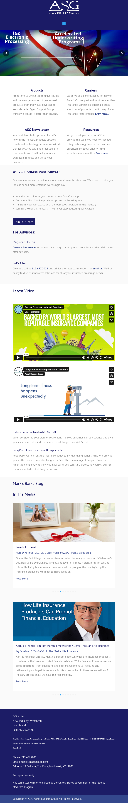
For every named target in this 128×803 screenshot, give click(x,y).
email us (97, 268)
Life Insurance (70, 655)
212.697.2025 (40, 268)
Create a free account (25, 247)
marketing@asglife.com (34, 761)
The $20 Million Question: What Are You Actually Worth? (50, 547)
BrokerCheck (17, 748)
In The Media (53, 655)
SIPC (57, 739)
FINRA (53, 739)
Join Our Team (24, 222)
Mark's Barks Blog (81, 552)
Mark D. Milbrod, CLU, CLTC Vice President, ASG (42, 552)
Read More (22, 574)
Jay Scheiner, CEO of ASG (30, 655)
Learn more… (102, 113)
